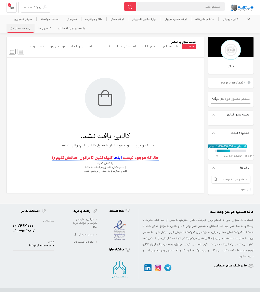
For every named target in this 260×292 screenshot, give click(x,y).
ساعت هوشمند (49, 19)
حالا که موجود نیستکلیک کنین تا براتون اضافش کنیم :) (105, 157)
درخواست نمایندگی (20, 28)
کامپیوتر (72, 19)
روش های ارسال (84, 234)
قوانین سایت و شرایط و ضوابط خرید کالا (85, 223)
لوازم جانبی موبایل (176, 19)
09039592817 (24, 231)
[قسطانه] (242, 6)
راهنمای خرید (82, 211)
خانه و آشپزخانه (204, 19)
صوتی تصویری (23, 19)
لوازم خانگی (117, 19)
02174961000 (23, 226)
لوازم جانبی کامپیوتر (144, 19)
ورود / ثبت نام (33, 7)
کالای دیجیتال (230, 19)
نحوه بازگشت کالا (84, 242)
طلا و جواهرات (93, 19)
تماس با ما (44, 28)
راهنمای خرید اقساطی (71, 28)
